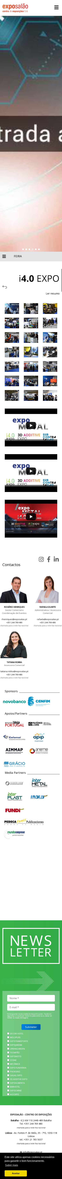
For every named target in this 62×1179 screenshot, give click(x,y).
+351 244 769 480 (14, 622)
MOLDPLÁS (15, 1037)
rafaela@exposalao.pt (48, 619)
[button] (23, 249)
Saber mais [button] (11, 1165)
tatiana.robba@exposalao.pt (14, 671)
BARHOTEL (15, 1086)
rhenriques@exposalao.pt (14, 619)
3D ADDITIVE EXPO (18, 1079)
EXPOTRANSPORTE (19, 1041)
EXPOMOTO (15, 1056)
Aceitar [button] (16, 1173)
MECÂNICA (15, 1063)
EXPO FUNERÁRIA (18, 1067)
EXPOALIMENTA (17, 1082)
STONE (13, 1060)
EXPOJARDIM (16, 1044)
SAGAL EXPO (16, 1075)
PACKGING (15, 1071)
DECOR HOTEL (16, 1033)
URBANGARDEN (17, 1048)
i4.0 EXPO (14, 1094)
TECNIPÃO (15, 1052)
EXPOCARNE (16, 1090)
